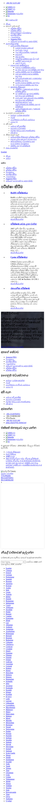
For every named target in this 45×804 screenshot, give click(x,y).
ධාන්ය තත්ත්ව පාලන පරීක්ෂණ (28, 72)
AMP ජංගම (10, 456)
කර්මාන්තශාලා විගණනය (21, 33)
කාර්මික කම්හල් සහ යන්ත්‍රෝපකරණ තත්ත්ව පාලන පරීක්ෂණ (27, 104)
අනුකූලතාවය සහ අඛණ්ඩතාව (23, 130)
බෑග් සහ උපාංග (21, 50)
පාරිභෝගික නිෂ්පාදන (19, 46)
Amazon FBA (16, 39)
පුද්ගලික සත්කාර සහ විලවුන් (27, 59)
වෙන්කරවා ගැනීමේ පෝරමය (23, 120)
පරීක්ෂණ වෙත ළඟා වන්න (24, 224)
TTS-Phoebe (6, 476)
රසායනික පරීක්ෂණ (20, 288)
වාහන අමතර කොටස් (24, 48)
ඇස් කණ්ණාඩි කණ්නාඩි (30, 461)
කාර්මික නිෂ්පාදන (18, 87)
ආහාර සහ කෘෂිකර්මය (20, 65)
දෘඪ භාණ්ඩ (19, 57)
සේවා (8, 158)
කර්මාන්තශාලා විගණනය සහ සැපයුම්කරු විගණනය (23, 142)
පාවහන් (18, 54)
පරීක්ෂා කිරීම (16, 28)
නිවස (8, 24)
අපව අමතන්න (12, 148)
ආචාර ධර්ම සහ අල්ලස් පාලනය (24, 139)
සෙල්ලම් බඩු (20, 63)
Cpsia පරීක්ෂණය (19, 257)
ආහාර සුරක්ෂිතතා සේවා (25, 67)
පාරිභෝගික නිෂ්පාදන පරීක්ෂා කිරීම (25, 137)
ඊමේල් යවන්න (7, 473)
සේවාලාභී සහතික (18, 126)
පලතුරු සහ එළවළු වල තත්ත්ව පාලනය (22, 463)
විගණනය (10, 172)
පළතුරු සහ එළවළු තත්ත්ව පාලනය (29, 70)
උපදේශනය (15, 37)
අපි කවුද (14, 133)
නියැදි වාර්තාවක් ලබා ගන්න (12, 347)
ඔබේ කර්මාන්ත (12, 44)
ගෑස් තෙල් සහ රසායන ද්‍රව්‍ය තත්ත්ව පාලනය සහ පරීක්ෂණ (29, 99)
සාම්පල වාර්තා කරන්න (20, 115)
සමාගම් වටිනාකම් (18, 128)
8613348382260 (7, 480)
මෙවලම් (14, 122)
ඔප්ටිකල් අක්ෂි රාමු (13, 465)
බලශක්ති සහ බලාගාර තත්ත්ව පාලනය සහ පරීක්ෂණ (27, 94)
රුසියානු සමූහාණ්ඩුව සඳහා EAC (24, 41)
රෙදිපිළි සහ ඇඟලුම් (23, 61)
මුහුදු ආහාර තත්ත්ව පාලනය (26, 85)
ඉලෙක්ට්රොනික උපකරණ (26, 52)
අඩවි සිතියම (11, 454)
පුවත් (13, 117)
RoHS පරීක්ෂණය (19, 193)
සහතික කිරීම (16, 35)
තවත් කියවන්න (17, 219)
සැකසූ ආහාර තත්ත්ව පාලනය (27, 83)
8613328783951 (7, 478)
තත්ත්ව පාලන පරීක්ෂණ (20, 146)
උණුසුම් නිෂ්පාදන (13, 452)
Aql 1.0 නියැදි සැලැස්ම (15, 458)
